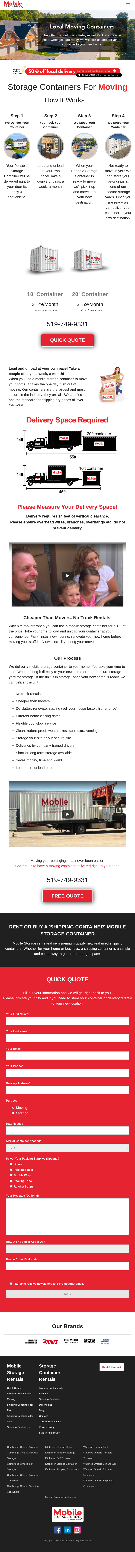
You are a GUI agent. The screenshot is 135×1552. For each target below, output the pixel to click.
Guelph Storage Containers (60, 1497)
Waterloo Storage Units (96, 1447)
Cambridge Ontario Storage (22, 1447)
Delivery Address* (18, 1083)
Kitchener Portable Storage (60, 1452)
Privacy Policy (46, 1427)
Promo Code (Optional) (21, 1259)
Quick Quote (14, 1388)
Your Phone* (14, 1066)
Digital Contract (111, 1367)
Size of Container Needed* (23, 1140)
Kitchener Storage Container (61, 1463)
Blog (41, 1410)
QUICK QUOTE (67, 340)
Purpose (11, 1100)
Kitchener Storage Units (58, 1447)
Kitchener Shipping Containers (62, 1469)
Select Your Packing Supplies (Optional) (32, 1158)
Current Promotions (50, 1421)
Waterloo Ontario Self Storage (100, 1463)
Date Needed (14, 1123)
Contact (43, 1415)
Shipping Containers (18, 1427)
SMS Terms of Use (49, 1432)
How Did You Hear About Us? (25, 1241)
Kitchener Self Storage (57, 1458)
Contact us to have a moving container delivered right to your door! (67, 866)
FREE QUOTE (68, 896)
